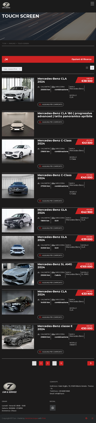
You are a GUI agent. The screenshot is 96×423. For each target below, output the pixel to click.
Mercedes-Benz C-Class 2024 (55, 142)
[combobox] (12, 69)
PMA (44, 418)
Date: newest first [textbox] (10, 69)
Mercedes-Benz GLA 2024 (52, 211)
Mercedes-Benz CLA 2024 (52, 80)
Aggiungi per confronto (52, 104)
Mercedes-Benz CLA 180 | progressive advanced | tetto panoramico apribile (65, 115)
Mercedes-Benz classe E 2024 (55, 327)
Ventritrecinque (31, 418)
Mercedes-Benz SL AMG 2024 (55, 266)
